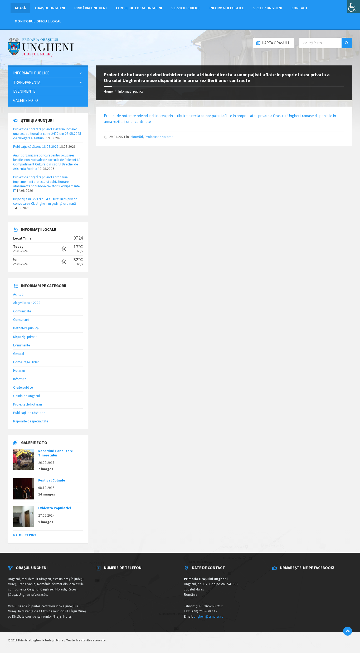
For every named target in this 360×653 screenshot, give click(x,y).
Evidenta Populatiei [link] (54, 508)
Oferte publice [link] (23, 387)
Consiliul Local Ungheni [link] (139, 8)
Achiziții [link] (18, 294)
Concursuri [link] (21, 319)
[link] (353, 6)
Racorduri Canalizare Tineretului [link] (55, 453)
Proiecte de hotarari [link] (159, 137)
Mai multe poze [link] (24, 535)
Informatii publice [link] (31, 72)
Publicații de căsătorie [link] (29, 413)
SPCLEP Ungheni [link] (267, 8)
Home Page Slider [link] (25, 362)
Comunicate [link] (22, 311)
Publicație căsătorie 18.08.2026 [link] (36, 146)
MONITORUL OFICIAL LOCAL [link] (38, 21)
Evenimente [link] (24, 91)
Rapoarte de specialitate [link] (30, 421)
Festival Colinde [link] (51, 480)
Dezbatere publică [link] (26, 328)
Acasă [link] (20, 8)
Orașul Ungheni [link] (50, 8)
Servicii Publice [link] (185, 8)
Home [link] (108, 91)
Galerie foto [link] (25, 100)
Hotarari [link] (19, 370)
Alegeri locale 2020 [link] (26, 303)
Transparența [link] (26, 82)
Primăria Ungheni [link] (90, 8)
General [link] (18, 353)
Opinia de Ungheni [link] (26, 396)
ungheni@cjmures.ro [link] (208, 616)
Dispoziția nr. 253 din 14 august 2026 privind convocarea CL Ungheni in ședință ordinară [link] (45, 201)
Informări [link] (136, 137)
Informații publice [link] (227, 8)
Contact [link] (299, 8)
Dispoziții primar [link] (25, 337)
